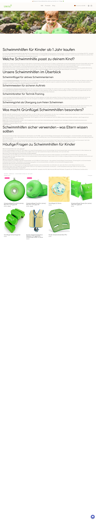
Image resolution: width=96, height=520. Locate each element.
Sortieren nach (7, 175)
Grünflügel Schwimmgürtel (12, 234)
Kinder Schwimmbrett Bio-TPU (58, 234)
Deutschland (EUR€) (80, 5)
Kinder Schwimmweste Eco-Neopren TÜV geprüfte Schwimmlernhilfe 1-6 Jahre (34, 236)
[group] (48, 1)
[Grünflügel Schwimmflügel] (8, 6)
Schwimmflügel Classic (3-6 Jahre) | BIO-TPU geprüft (81, 204)
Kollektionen (11, 173)
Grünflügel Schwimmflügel (12, 80)
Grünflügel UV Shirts (55, 203)
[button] (47, 6)
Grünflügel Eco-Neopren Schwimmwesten (16, 88)
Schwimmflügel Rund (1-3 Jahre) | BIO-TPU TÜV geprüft (14, 204)
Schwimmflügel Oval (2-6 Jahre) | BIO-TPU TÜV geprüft (36, 204)
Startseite (6, 173)
